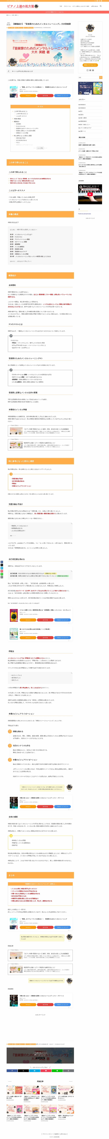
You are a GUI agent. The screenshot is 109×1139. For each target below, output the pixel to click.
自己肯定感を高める (21, 140)
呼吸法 (18, 142)
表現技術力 (83, 108)
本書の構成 (17, 119)
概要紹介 (16, 121)
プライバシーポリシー (48, 1134)
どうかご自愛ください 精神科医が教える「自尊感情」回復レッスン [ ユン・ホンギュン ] (45, 610)
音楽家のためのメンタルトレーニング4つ (27, 128)
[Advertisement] (40, 1027)
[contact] (101, 1)
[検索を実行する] (100, 77)
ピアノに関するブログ (28, 27)
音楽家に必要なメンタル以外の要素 (25, 130)
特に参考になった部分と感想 (23, 135)
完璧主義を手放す (21, 138)
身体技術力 (83, 104)
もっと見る (40, 148)
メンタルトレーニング (59, 1044)
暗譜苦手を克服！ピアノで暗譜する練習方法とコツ (39, 443)
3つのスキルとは (20, 126)
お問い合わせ (63, 1134)
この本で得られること (21, 111)
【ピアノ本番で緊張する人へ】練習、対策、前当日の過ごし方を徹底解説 (46, 429)
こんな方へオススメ (21, 116)
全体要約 (18, 124)
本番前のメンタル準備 (22, 133)
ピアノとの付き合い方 (43, 1044)
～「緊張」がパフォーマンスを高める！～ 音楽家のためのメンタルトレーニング (43, 87)
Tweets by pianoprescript (84, 213)
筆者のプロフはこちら (90, 65)
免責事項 (56, 1134)
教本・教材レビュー (19, 27)
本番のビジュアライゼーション (24, 144)
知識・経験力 (11, 27)
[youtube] (97, 1)
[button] (12, 1070)
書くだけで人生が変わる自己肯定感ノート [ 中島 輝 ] (35, 629)
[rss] (99, 1)
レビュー (51, 1044)
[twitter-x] (95, 1)
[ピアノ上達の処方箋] (23, 6)
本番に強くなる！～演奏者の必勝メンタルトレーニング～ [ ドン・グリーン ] (42, 798)
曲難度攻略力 (83, 121)
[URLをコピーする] (68, 1070)
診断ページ (83, 131)
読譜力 (81, 114)
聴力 (81, 111)
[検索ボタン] (100, 6)
